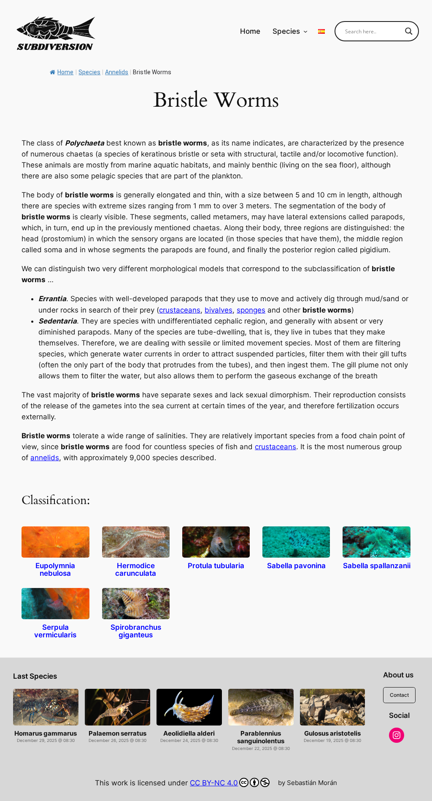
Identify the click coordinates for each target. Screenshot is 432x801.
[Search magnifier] (409, 31)
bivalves (218, 310)
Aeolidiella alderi (189, 733)
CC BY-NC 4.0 (214, 783)
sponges (251, 310)
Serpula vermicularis (55, 631)
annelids (44, 457)
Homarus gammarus (45, 733)
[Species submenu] (305, 31)
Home (65, 72)
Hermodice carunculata (135, 569)
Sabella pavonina (296, 565)
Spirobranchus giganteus (136, 631)
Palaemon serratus (117, 733)
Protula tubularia (216, 565)
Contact (399, 695)
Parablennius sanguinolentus (260, 737)
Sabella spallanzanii (376, 565)
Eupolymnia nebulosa (55, 569)
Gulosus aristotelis (332, 733)
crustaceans (179, 310)
